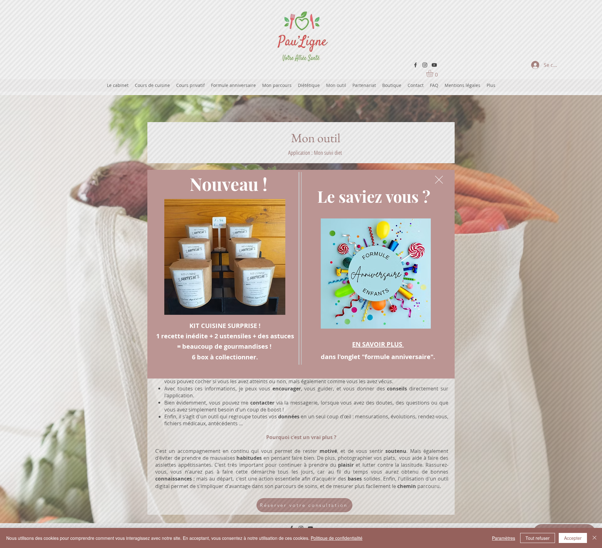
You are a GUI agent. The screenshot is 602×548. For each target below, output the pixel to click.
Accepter (573, 538)
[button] (439, 180)
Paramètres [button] (503, 538)
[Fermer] (594, 538)
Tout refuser (537, 538)
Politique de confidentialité (336, 538)
